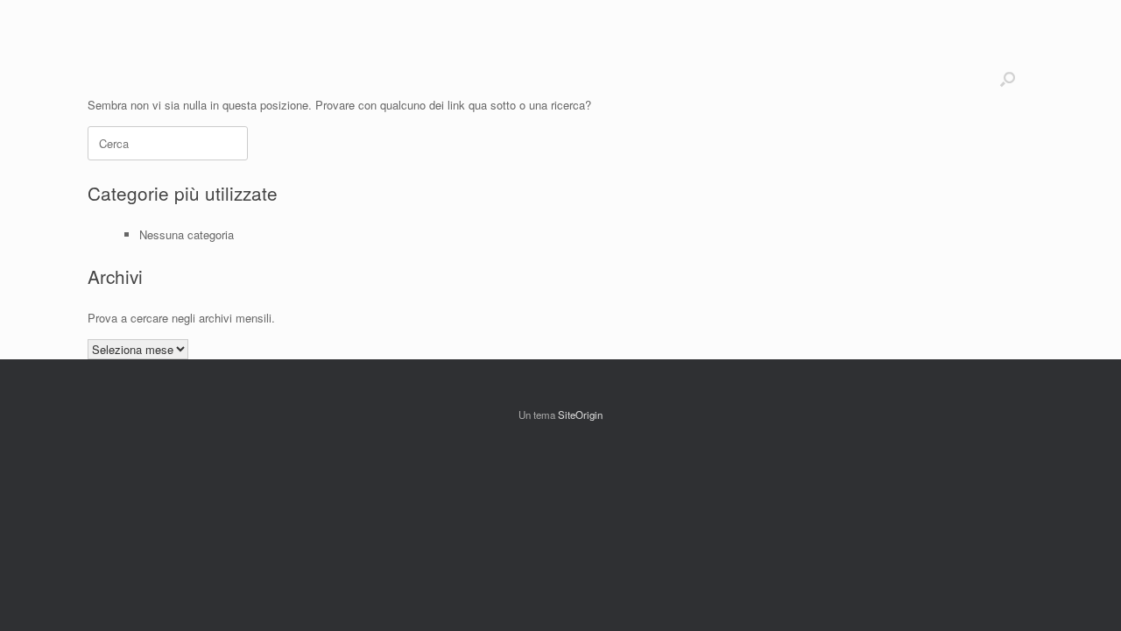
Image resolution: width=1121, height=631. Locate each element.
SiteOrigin (580, 415)
